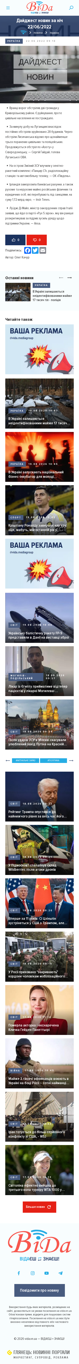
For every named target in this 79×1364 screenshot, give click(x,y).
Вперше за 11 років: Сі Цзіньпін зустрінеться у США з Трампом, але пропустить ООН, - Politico (36, 920)
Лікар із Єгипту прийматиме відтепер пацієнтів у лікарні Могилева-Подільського (37, 688)
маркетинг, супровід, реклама (41, 1357)
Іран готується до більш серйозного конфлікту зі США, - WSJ (36, 1134)
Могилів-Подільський (22, 677)
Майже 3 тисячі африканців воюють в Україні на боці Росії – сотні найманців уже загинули (38, 1081)
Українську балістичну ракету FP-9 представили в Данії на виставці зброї (38, 635)
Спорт (16, 517)
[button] (69, 277)
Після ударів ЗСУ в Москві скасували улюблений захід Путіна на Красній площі (37, 742)
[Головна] (23, 33)
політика (54, 760)
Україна (14, 41)
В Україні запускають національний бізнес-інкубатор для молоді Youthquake (36, 474)
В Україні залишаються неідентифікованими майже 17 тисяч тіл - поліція (52, 295)
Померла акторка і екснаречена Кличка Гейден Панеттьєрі (33, 1027)
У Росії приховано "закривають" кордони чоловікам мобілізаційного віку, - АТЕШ (36, 974)
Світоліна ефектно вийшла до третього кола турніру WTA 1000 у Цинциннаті (35, 1187)
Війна (15, 1070)
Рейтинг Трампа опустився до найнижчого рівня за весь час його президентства (36, 814)
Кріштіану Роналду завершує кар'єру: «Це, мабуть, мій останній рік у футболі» (37, 527)
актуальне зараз (26, 760)
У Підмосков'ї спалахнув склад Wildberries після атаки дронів (32, 867)
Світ (14, 625)
